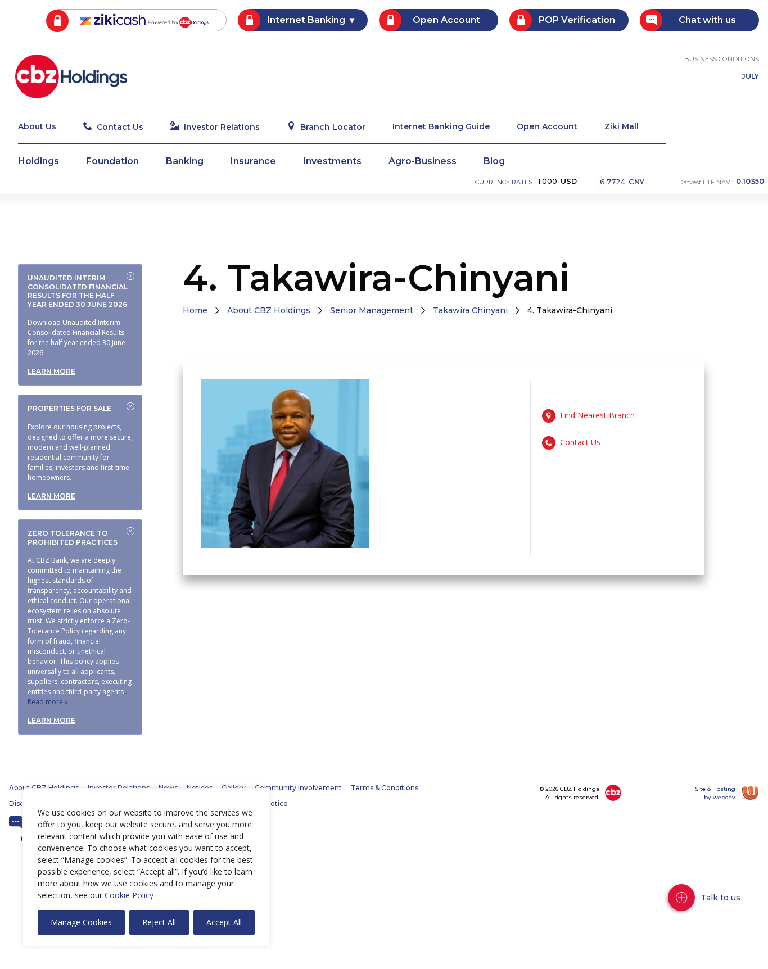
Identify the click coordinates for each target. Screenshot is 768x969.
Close (130, 276)
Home (195, 310)
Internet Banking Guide (441, 127)
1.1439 (624, 183)
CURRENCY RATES (503, 182)
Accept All (224, 922)
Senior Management (371, 310)
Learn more (51, 371)
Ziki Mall (621, 127)
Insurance (253, 161)
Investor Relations (222, 127)
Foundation (112, 161)
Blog (494, 161)
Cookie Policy (129, 895)
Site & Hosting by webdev (715, 793)
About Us (37, 127)
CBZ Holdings (71, 76)
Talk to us (720, 898)
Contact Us (120, 127)
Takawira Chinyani (470, 310)
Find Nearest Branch (597, 415)
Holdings (38, 161)
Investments (332, 161)
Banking (185, 161)
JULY (750, 76)
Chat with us (707, 20)
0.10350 (750, 181)
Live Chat (15, 823)
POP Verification (577, 20)
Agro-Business (422, 161)
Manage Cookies (81, 922)
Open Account (446, 20)
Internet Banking (306, 20)
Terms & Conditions (384, 788)
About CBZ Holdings (268, 310)
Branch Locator (332, 127)
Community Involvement (298, 788)
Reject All (159, 922)
